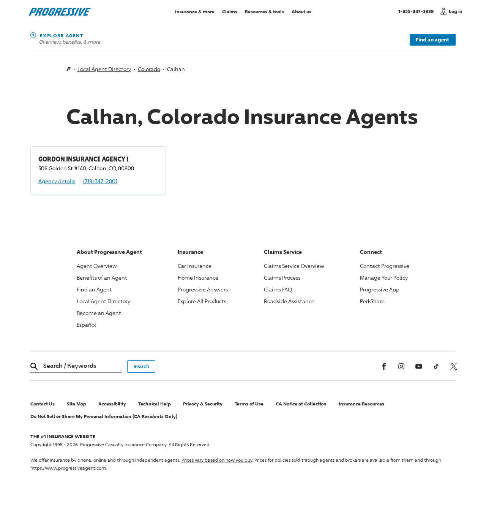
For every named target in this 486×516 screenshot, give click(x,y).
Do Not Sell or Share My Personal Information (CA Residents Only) (103, 416)
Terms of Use (249, 404)
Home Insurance (198, 277)
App (379, 289)
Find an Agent (94, 289)
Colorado (149, 69)
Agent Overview (97, 266)
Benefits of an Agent (102, 277)
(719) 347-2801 (100, 181)
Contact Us (42, 404)
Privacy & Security (202, 404)
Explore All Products (202, 301)
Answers (203, 289)
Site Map (76, 404)
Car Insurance (194, 266)
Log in (455, 11)
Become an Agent (99, 313)
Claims (229, 11)
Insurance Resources (361, 404)
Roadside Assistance (289, 301)
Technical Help (154, 404)
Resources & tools (264, 11)
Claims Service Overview (294, 266)
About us (301, 11)
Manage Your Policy (384, 277)
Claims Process (282, 277)
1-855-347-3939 (417, 11)
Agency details (56, 181)
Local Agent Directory (104, 69)
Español (86, 324)
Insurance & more (195, 11)
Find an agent (432, 39)
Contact (384, 266)
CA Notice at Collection (301, 404)
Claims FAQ (278, 289)
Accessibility (112, 404)
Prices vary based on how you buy (216, 460)
